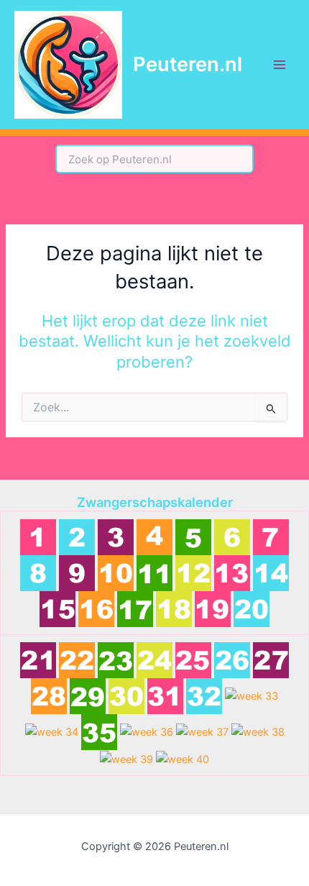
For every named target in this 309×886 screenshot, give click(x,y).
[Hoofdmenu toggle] (279, 65)
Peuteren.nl (187, 64)
